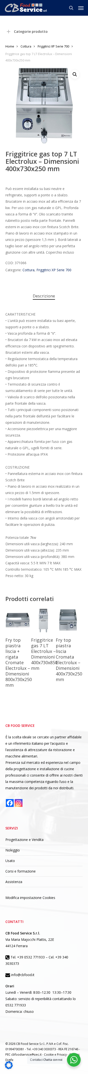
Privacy (62, 1054)
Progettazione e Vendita (24, 839)
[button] (81, 7)
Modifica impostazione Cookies (30, 897)
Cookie (49, 1054)
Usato (10, 860)
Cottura (26, 46)
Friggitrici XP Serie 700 (53, 46)
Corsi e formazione (20, 871)
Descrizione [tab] (44, 296)
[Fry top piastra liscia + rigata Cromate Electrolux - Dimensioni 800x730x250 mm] (17, 620)
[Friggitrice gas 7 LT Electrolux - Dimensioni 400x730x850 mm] (43, 620)
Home (9, 46)
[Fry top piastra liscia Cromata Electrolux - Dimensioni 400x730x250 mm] (68, 620)
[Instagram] (18, 803)
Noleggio (12, 850)
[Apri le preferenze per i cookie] (9, 1067)
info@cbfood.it (22, 974)
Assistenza (13, 881)
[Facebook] (10, 803)
